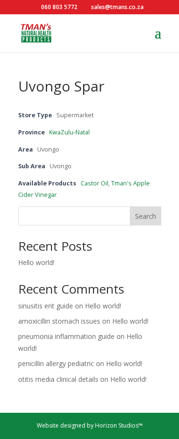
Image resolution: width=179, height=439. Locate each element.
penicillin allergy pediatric (56, 363)
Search (145, 216)
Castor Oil (94, 183)
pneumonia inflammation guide (66, 336)
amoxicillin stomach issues (59, 321)
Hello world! (36, 262)
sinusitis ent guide (45, 305)
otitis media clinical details (58, 379)
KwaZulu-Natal (69, 132)
